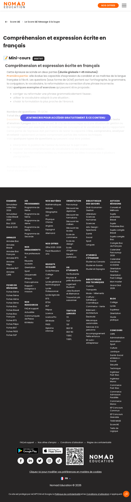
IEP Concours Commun (116, 409)
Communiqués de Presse (32, 317)
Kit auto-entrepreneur (92, 341)
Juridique (114, 351)
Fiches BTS (11, 320)
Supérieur (114, 309)
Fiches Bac (11, 306)
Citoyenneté (30, 274)
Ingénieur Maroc (114, 380)
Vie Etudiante (72, 274)
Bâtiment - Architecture (92, 311)
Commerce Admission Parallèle (115, 394)
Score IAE (15, 21)
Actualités (29, 312)
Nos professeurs (32, 253)
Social (89, 237)
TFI (67, 317)
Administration (117, 337)
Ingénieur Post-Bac (114, 373)
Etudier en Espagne (95, 269)
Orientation (30, 267)
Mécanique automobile (91, 322)
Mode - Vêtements (95, 293)
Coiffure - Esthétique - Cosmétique (92, 300)
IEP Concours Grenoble (116, 415)
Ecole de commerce (71, 236)
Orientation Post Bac (115, 270)
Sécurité (114, 364)
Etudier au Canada (95, 261)
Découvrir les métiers (72, 223)
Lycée (113, 306)
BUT (47, 306)
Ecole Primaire (52, 270)
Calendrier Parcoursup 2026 (115, 252)
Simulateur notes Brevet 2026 (12, 217)
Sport (27, 271)
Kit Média (29, 322)
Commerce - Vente (95, 306)
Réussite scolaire (29, 262)
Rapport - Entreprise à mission (30, 288)
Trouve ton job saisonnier (73, 299)
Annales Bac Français (12, 253)
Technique (115, 368)
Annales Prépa (10, 263)
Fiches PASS (12, 331)
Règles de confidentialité (99, 442)
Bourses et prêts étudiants (73, 279)
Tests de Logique (114, 429)
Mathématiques (53, 204)
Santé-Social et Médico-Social (116, 358)
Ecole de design (70, 242)
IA (25, 257)
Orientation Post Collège (116, 276)
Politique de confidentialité (68, 494)
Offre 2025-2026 (53, 247)
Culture (113, 348)
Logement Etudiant (71, 285)
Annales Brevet (10, 246)
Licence (49, 313)
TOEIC (69, 335)
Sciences (90, 223)
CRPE (112, 334)
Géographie (51, 212)
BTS (47, 298)
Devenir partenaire (71, 255)
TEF (67, 324)
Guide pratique (114, 318)
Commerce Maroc (115, 402)
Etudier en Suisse (94, 265)
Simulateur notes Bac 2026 (11, 207)
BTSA (48, 302)
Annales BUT (12, 268)
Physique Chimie (50, 220)
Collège (49, 274)
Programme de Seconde (32, 235)
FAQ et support (32, 308)
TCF (68, 320)
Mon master (116, 281)
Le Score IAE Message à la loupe (42, 21)
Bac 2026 (11, 223)
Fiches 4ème (12, 299)
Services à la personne (92, 328)
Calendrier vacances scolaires (115, 262)
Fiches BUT (11, 327)
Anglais (49, 225)
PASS (48, 324)
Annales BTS (12, 258)
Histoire (49, 208)
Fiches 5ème (12, 295)
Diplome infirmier (50, 329)
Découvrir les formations (72, 216)
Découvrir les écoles (72, 229)
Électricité (90, 316)
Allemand (50, 233)
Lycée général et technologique (53, 283)
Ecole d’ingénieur (71, 249)
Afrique (28, 278)
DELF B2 (69, 332)
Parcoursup (71, 204)
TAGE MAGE (115, 420)
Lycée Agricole (52, 295)
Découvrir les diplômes (72, 209)
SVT (47, 215)
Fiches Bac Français (11, 315)
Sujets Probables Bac (117, 225)
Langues (90, 244)
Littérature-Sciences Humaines (91, 217)
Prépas (49, 309)
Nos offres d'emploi (47, 442)
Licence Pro (51, 317)
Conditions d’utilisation (97, 494)
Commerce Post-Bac (115, 386)
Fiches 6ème (12, 291)
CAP (47, 278)
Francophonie (31, 282)
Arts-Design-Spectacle (92, 228)
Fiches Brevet (12, 310)
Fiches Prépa (12, 324)
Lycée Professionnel (52, 290)
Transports (91, 289)
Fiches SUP (11, 335)
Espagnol (50, 229)
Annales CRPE (10, 273)
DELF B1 (69, 328)
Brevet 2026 (12, 227)
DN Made (50, 320)
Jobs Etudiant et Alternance (73, 292)
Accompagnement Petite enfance (95, 335)
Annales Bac (12, 241)
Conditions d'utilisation (71, 442)
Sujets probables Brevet (115, 217)
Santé (89, 233)
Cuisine (89, 286)
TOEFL (69, 339)
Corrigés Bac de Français (116, 244)
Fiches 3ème (12, 302)
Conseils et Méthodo (115, 209)
